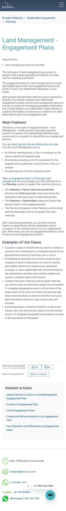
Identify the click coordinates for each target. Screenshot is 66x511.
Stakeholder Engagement (41, 17)
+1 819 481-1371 (18, 482)
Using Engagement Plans (21, 410)
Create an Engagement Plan (22, 404)
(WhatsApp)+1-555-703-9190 (24, 498)
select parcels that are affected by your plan (34, 144)
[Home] (8, 5)
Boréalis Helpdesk (12, 17)
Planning (11, 21)
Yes (36, 367)
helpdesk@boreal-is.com (23, 471)
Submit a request (38, 374)
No (48, 367)
